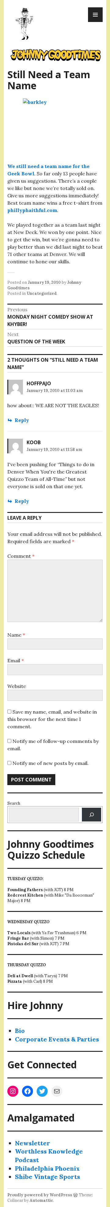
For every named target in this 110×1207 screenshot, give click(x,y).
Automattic (41, 1200)
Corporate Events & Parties (57, 1039)
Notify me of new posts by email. (51, 763)
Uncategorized (42, 293)
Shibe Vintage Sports (47, 1176)
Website (16, 686)
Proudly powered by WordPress (39, 1195)
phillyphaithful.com (32, 210)
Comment (21, 556)
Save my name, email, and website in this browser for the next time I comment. (52, 719)
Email (15, 660)
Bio (20, 1030)
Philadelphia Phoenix (47, 1168)
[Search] (91, 814)
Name (16, 635)
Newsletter (32, 1143)
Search (13, 803)
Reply (22, 420)
